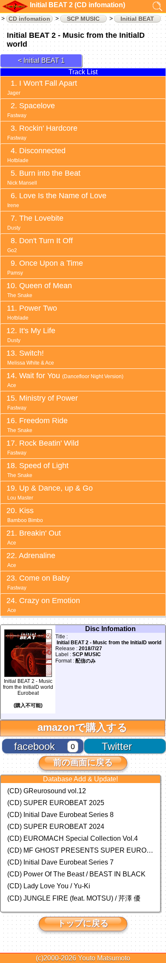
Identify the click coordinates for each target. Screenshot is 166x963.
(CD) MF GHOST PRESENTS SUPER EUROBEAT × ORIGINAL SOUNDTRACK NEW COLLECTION (80, 850)
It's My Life (31, 334)
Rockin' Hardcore (42, 132)
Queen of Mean (39, 289)
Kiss (25, 514)
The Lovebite (35, 222)
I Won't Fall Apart (42, 87)
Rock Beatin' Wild (43, 447)
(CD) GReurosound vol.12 (46, 791)
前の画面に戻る (83, 762)
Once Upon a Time (45, 267)
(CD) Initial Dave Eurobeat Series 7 (60, 862)
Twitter (117, 746)
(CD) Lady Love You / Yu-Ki (48, 886)
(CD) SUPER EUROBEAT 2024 (55, 826)
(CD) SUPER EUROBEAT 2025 (55, 802)
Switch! (30, 357)
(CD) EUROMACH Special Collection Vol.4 (72, 838)
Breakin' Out (34, 537)
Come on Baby (38, 582)
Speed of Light (38, 469)
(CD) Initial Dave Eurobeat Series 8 (60, 814)
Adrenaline (31, 559)
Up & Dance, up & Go (50, 492)
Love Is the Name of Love (56, 199)
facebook (34, 746)
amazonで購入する (82, 727)
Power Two (32, 312)
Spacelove (31, 109)
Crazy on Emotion (43, 604)
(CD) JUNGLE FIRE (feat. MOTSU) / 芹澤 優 (73, 898)
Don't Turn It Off (40, 244)
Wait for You (65, 379)
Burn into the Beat (43, 177)
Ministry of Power (42, 402)
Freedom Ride (37, 424)
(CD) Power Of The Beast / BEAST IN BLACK (76, 874)
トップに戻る (83, 923)
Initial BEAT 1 (44, 60)
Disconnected (36, 154)
